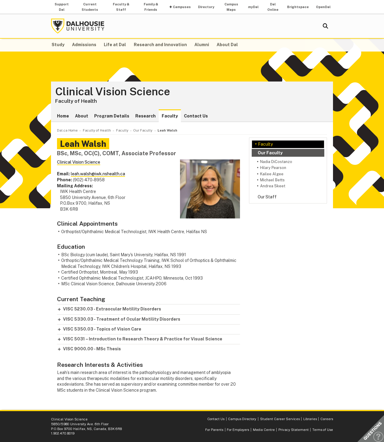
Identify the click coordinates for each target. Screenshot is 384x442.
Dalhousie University (77, 26)
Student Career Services (280, 419)
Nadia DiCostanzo (276, 161)
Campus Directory (242, 419)
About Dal (227, 44)
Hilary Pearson (273, 167)
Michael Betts (272, 180)
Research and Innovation (160, 44)
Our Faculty (270, 152)
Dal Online (272, 6)
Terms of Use (322, 430)
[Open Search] (325, 26)
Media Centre (264, 430)
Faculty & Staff (121, 6)
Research (145, 116)
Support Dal (62, 6)
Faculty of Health (76, 101)
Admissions (84, 44)
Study (58, 44)
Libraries (310, 419)
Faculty (170, 116)
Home (63, 116)
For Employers (238, 430)
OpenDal (323, 7)
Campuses (182, 7)
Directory (206, 7)
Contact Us (196, 116)
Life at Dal (115, 44)
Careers (326, 419)
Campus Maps (231, 6)
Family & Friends (151, 6)
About (81, 116)
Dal (253, 7)
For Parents (214, 430)
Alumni (201, 44)
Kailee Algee (272, 174)
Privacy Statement (293, 430)
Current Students (90, 6)
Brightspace (298, 7)
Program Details (111, 116)
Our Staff (267, 196)
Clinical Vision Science (112, 92)
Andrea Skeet (272, 186)
